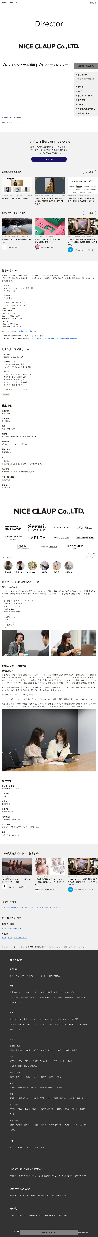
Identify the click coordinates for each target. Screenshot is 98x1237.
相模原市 (33, 1066)
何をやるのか (81, 74)
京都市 (26, 1098)
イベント (28, 1148)
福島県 (74, 1050)
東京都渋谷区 (18, 118)
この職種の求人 (82, 113)
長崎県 (43, 1125)
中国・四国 (14, 1104)
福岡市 (26, 1125)
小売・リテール (15, 1019)
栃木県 (20, 1061)
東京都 (70, 1061)
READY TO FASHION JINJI (40, 1195)
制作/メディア (82, 997)
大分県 (67, 1125)
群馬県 (27, 1061)
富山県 (28, 1077)
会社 (36, 1148)
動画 (42, 1148)
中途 (46, 908)
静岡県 (20, 1087)
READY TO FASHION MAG (19, 1195)
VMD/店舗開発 (44, 997)
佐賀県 (35, 1125)
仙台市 (49, 1050)
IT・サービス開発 (45, 1024)
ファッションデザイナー (69, 992)
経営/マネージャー (16, 992)
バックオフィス (15, 1003)
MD (27, 992)
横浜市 (20, 1066)
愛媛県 (82, 1109)
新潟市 (18, 1077)
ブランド (19, 1148)
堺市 (47, 1098)
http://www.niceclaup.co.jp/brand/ (21, 331)
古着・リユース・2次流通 (64, 1024)
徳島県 (67, 1109)
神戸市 (62, 1098)
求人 (11, 1148)
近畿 (11, 1094)
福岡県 (12, 1125)
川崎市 (26, 1066)
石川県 (35, 1077)
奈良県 (72, 1098)
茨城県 (12, 1061)
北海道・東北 (15, 1046)
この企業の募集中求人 (85, 109)
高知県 (12, 1114)
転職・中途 (7, 118)
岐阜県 (12, 1087)
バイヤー (35, 992)
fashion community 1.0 (60, 1195)
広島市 (49, 1109)
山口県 (59, 1109)
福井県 (43, 1077)
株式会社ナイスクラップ (14, 122)
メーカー (33, 1019)
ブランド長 (34, 908)
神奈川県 (13, 1066)
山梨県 (51, 1077)
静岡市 (26, 1087)
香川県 (74, 1109)
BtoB (18, 1029)
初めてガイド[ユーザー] (27, 1176)
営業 (53, 997)
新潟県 (12, 1077)
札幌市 (18, 1050)
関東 (11, 1057)
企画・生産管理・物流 (49, 992)
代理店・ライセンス (17, 1024)
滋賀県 (12, 1098)
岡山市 (34, 1109)
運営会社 (13, 1176)
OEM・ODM (43, 1019)
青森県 (28, 1050)
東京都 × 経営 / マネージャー (11, 929)
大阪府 (35, 1098)
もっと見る (89, 172)
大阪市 (42, 1098)
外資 (11, 1029)
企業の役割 (80, 100)
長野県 (59, 1077)
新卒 (11, 976)
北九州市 (19, 1125)
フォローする (49, 159)
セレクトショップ (62, 1019)
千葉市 (60, 1061)
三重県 (59, 1087)
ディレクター (24, 908)
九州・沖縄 (14, 1120)
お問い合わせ (63, 1215)
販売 (60, 997)
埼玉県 (35, 1061)
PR (52, 1019)
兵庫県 (56, 1098)
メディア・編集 (81, 1024)
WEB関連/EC (69, 997)
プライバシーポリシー (18, 1215)
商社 (25, 1019)
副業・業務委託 (54, 976)
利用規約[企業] (50, 1215)
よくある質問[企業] (65, 1176)
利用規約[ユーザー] (35, 1215)
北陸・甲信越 (15, 1072)
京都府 (20, 1098)
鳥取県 (12, 1109)
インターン (42, 976)
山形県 (67, 1050)
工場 (35, 1024)
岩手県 (35, 1050)
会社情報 (79, 104)
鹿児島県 (83, 1125)
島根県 (20, 1109)
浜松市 (32, 1087)
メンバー (79, 91)
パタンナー (14, 997)
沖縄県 (12, 1130)
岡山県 (27, 1109)
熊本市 (57, 1125)
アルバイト (31, 976)
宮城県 (43, 1050)
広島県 (43, 1109)
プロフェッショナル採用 (10, 908)
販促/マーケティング (28, 997)
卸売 (28, 1024)
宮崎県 (75, 1125)
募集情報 (79, 86)
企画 (41, 908)
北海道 (12, 1050)
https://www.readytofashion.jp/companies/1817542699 (54, 338)
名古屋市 (49, 1087)
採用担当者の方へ (81, 1176)
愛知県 (42, 1087)
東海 (11, 1083)
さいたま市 (43, 1061)
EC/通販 (75, 1019)
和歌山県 (80, 1098)
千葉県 (54, 1061)
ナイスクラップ (55, 908)
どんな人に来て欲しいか (85, 80)
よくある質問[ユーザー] (47, 1176)
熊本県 (51, 1125)
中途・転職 (20, 976)
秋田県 (59, 1050)
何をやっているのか (84, 95)
